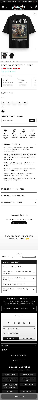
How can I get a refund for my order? (15, 289)
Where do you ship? (11, 262)
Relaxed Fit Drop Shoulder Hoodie (10, 379)
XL (20, 102)
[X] (19, 323)
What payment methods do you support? (15, 278)
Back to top (20, 360)
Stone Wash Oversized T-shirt (28, 379)
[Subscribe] (34, 308)
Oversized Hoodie (28, 374)
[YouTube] (29, 323)
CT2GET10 (23, 85)
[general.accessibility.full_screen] (35, 13)
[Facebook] (8, 323)
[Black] (3, 111)
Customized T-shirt (28, 384)
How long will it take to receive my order (17, 272)
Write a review (19, 223)
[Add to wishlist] (35, 49)
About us (10, 338)
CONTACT (4, 350)
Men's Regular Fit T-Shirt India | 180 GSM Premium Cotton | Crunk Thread (10, 386)
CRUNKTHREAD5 (8, 85)
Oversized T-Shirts (10, 374)
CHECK (32, 120)
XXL (25, 102)
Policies (4, 346)
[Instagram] (13, 323)
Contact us (27, 338)
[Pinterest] (24, 323)
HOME (2, 61)
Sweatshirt (10, 391)
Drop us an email (29, 257)
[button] (3, 7)
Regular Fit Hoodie (28, 391)
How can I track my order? (14, 284)
